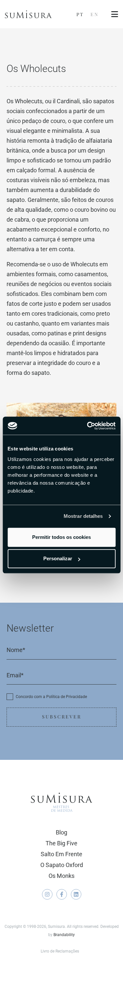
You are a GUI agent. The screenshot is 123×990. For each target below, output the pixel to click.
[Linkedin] (76, 894)
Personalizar (57, 558)
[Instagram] (47, 894)
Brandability (64, 934)
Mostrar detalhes (83, 516)
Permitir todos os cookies (61, 537)
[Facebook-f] (61, 894)
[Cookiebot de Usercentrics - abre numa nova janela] (87, 426)
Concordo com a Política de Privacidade (51, 696)
